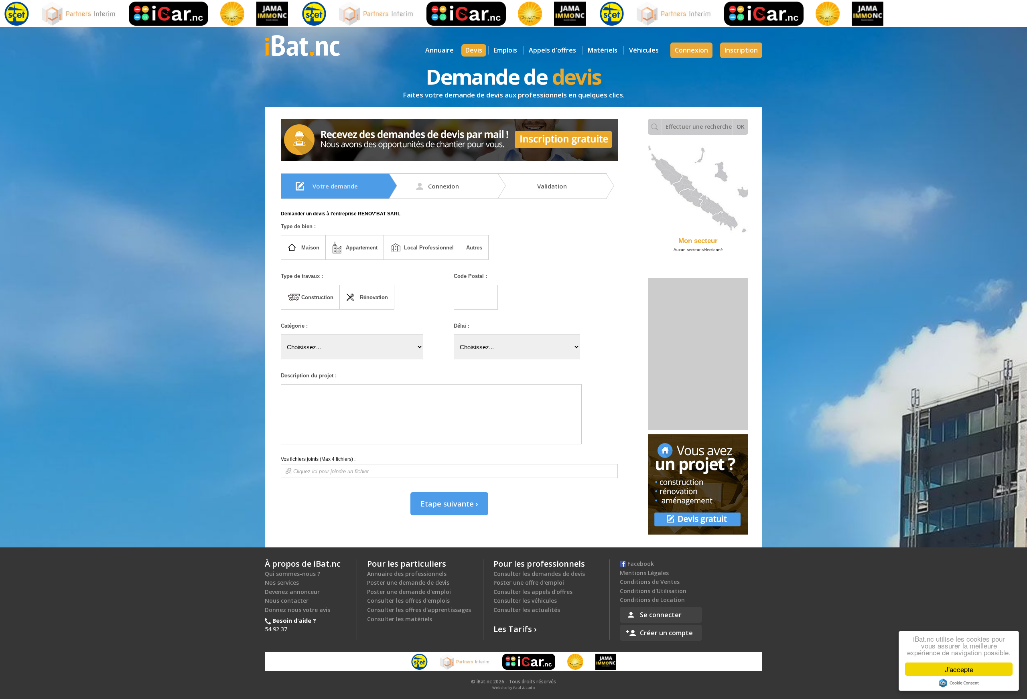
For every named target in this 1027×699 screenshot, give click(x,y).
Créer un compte (666, 632)
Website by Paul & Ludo (513, 687)
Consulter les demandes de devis (539, 573)
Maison (310, 248)
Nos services (282, 582)
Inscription (741, 50)
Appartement (362, 248)
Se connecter (661, 614)
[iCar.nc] (142, 14)
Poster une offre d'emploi (528, 582)
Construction (317, 297)
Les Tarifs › (515, 629)
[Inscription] (449, 140)
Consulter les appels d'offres (532, 592)
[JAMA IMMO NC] (246, 14)
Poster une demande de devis (408, 582)
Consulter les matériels (399, 619)
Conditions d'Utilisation (653, 591)
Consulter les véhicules (525, 600)
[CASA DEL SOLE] (206, 14)
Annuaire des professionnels (407, 573)
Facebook (640, 563)
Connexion (691, 50)
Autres (474, 248)
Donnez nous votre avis (297, 610)
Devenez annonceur (292, 592)
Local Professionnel (429, 248)
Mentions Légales (644, 573)
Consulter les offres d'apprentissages (419, 610)
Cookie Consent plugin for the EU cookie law (959, 683)
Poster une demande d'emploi (409, 592)
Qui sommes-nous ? (292, 573)
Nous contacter (287, 600)
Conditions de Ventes (650, 582)
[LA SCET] (287, 14)
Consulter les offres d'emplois (408, 600)
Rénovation (374, 297)
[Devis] (698, 484)
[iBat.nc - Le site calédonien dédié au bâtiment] (302, 45)
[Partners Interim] (52, 14)
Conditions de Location (652, 600)
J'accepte (959, 669)
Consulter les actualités (526, 610)
